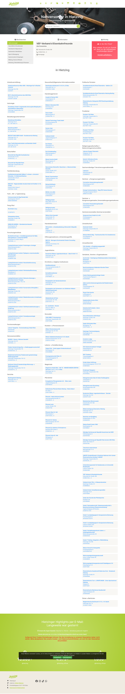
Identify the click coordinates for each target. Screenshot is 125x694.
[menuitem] (70, 3)
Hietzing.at (14, 4)
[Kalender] (75, 3)
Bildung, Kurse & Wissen (15, 59)
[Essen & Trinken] (53, 3)
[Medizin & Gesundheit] (64, 3)
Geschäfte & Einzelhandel (15, 46)
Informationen (67, 657)
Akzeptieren (57, 657)
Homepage (41, 54)
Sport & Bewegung (13, 54)
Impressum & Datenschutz (17, 687)
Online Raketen (19, 683)
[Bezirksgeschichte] (87, 3)
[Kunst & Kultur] (59, 3)
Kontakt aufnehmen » (105, 55)
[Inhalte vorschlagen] (98, 3)
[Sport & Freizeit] (47, 3)
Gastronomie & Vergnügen (15, 57)
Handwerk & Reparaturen (15, 48)
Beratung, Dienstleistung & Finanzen (18, 62)
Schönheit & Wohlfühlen (15, 51)
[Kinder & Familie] (42, 3)
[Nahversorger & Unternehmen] (70, 3)
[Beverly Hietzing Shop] (93, 3)
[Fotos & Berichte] (81, 3)
